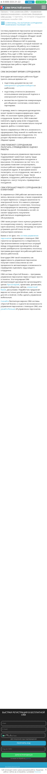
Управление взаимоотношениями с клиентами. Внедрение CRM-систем (21, 14)
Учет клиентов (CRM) (19, 11)
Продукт (5, 11)
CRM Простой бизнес (18, 7)
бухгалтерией (13, 284)
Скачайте (5, 301)
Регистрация (41, 2)
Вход (30, 2)
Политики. (37, 772)
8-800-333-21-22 (11, 1)
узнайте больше (8, 309)
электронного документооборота (19, 85)
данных (28, 758)
